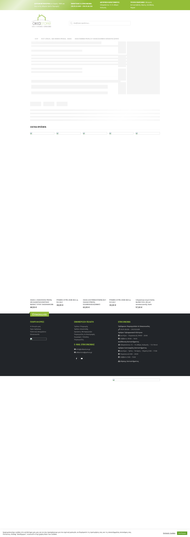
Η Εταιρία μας (35, 326)
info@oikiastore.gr (83, 349)
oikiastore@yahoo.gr (84, 352)
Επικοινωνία (34, 334)
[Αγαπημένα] (156, 23)
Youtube (82, 358)
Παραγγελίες (79, 340)
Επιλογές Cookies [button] (169, 533)
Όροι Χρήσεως (35, 329)
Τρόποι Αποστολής (81, 329)
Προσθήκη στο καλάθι (51, 136)
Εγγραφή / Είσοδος (81, 337)
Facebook (76, 358)
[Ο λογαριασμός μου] (150, 23)
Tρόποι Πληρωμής (81, 326)
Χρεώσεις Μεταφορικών (83, 332)
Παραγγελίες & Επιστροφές (84, 334)
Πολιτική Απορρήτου (38, 332)
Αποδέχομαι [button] (182, 533)
